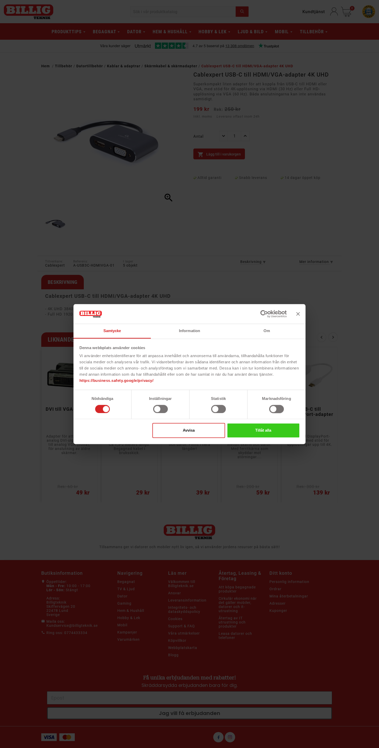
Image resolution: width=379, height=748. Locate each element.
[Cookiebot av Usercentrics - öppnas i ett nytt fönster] (264, 314)
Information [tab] (189, 331)
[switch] (160, 409)
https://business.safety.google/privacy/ (116, 381)
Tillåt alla (263, 430)
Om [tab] (266, 331)
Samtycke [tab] (112, 331)
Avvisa (189, 430)
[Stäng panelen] (298, 314)
